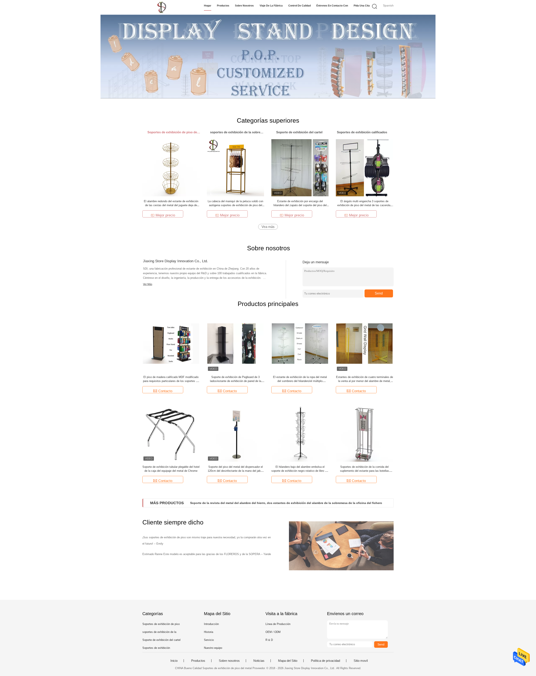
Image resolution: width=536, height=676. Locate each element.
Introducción (211, 624)
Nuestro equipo (213, 647)
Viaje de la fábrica (271, 5)
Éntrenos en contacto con (332, 5)
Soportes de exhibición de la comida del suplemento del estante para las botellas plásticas (364, 470)
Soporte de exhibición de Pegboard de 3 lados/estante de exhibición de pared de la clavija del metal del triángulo (235, 381)
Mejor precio (165, 215)
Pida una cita (362, 5)
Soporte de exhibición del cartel (161, 639)
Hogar (207, 5)
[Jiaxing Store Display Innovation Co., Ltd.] (162, 7)
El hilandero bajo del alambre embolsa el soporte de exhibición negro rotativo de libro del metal (300, 470)
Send (379, 293)
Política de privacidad (325, 660)
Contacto (165, 391)
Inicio (174, 660)
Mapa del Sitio (287, 660)
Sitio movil (361, 660)
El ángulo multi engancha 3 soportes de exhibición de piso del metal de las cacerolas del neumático (364, 205)
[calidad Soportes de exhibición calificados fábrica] (268, 56)
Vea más (268, 227)
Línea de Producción (277, 624)
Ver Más (147, 284)
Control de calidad (299, 5)
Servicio (209, 639)
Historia (208, 632)
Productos (223, 5)
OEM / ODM (273, 632)
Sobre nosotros (244, 5)
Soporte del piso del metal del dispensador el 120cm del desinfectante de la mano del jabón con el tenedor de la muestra (235, 470)
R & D (269, 639)
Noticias (258, 660)
